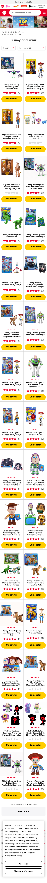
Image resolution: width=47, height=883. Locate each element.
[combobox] (25, 13)
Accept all (23, 864)
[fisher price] (24, 6)
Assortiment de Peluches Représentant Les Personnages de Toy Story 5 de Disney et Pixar (11, 683)
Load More (23, 811)
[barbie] (8, 6)
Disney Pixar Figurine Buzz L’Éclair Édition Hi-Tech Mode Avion (35, 187)
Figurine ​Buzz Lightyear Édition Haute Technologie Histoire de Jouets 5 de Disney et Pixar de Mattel (11, 783)
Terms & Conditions (16, 847)
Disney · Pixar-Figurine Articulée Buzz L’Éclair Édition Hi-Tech (35, 385)
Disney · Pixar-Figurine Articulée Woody (35, 632)
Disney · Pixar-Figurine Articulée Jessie (35, 434)
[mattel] (2, 6)
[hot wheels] (16, 6)
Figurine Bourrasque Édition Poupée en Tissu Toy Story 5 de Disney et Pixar (11, 187)
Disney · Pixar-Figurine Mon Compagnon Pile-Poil (12, 633)
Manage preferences (23, 871)
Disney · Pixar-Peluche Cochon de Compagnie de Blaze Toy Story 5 (12, 483)
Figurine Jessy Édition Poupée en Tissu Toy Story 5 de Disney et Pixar (35, 86)
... (23, 32)
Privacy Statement (27, 841)
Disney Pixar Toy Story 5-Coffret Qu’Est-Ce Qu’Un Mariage (11, 583)
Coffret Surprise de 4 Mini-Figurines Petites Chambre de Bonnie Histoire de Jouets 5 (35, 533)
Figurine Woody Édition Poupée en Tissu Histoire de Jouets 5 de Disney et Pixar (11, 137)
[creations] (32, 6)
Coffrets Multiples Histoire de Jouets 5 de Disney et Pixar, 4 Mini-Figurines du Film (11, 733)
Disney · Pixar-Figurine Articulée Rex (12, 236)
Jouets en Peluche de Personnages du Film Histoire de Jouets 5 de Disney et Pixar (35, 483)
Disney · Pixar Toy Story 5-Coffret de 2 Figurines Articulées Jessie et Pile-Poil (11, 335)
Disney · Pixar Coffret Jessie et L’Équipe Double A (35, 137)
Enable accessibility (23, 2)
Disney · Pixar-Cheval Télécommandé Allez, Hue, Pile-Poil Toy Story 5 (35, 583)
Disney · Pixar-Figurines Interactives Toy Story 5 (35, 236)
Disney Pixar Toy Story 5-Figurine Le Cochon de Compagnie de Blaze (35, 285)
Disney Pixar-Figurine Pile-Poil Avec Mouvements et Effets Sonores (35, 683)
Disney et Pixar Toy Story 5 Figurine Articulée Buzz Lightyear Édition (11, 86)
